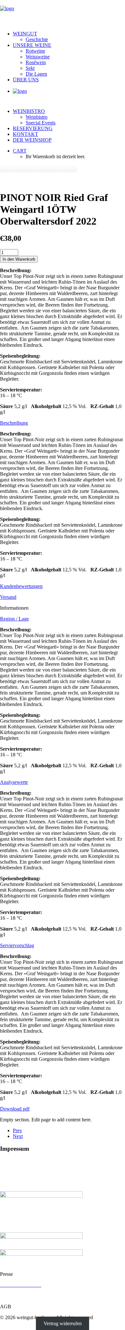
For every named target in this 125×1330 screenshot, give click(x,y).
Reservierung (33, 128)
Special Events (40, 122)
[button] (62, 182)
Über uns (26, 79)
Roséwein (36, 62)
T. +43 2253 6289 (18, 1177)
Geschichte (37, 39)
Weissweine (38, 56)
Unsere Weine (32, 45)
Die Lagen (36, 74)
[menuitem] (69, 36)
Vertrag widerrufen (63, 1323)
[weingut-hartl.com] (62, 13)
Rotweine (35, 51)
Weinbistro (29, 111)
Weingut (25, 33)
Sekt (30, 68)
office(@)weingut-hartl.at (31, 1183)
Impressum (11, 1295)
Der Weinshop (32, 140)
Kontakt (25, 134)
